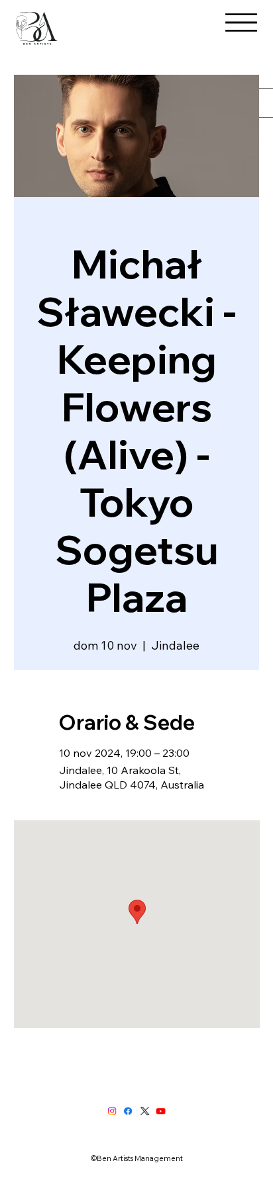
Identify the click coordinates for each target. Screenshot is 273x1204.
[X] (144, 1111)
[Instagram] (112, 1111)
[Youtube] (160, 1111)
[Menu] (241, 22)
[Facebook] (128, 1111)
